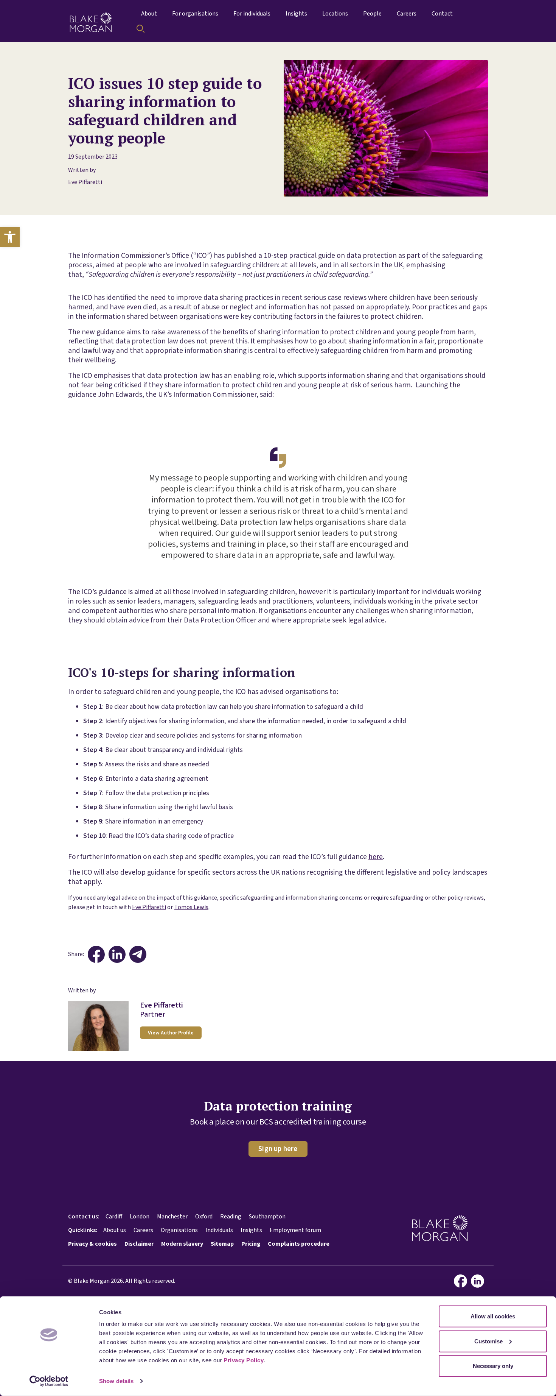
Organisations (179, 1230)
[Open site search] (141, 29)
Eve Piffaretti (85, 182)
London (139, 1216)
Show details (116, 1381)
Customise (488, 1341)
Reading (230, 1216)
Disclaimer (139, 1244)
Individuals (219, 1230)
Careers (143, 1230)
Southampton (267, 1216)
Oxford (204, 1216)
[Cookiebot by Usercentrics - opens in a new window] (49, 1381)
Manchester (172, 1216)
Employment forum (295, 1230)
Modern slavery (182, 1244)
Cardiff (114, 1216)
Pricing (250, 1244)
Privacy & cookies (92, 1244)
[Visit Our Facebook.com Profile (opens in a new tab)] (462, 1281)
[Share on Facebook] (96, 954)
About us (114, 1230)
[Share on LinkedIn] (117, 954)
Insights (251, 1230)
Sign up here (277, 1148)
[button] (10, 237)
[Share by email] (137, 954)
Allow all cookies (493, 1316)
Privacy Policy (244, 1360)
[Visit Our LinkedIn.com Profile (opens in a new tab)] (479, 1281)
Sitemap (222, 1244)
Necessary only (493, 1366)
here (375, 857)
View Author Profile (171, 1033)
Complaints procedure (298, 1244)
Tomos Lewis (191, 907)
